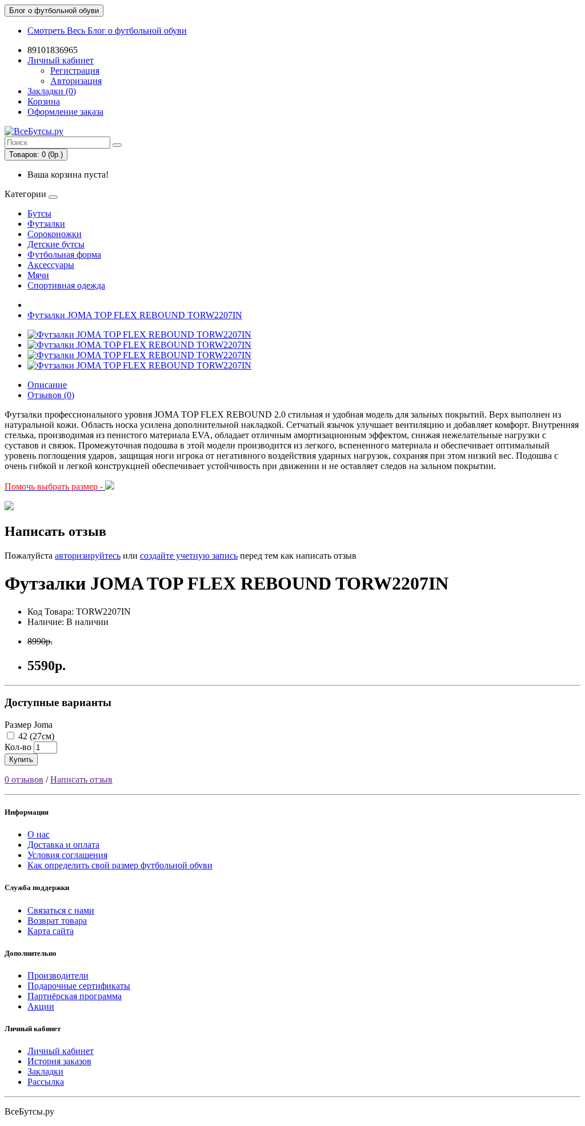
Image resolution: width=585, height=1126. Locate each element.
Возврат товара (57, 920)
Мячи (38, 275)
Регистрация (74, 70)
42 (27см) (35, 736)
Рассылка (45, 1082)
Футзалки (46, 224)
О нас (38, 834)
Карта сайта (50, 931)
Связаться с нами (60, 910)
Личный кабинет (60, 1051)
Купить (21, 759)
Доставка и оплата (63, 844)
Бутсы (39, 213)
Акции (40, 1006)
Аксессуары (50, 265)
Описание (47, 385)
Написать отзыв (81, 779)
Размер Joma (29, 725)
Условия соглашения (67, 855)
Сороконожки (54, 234)
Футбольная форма (64, 254)
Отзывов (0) (50, 395)
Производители (58, 975)
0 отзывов (24, 779)
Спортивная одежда (66, 285)
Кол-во (18, 747)
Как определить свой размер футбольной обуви (120, 865)
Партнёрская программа (74, 996)
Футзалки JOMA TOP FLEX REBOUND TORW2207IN (134, 315)
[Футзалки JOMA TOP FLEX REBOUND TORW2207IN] (139, 334)
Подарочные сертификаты (78, 986)
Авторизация (76, 81)
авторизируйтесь (88, 555)
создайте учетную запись (189, 555)
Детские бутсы (56, 244)
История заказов (59, 1061)
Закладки (45, 1071)
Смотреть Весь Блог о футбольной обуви (107, 30)
